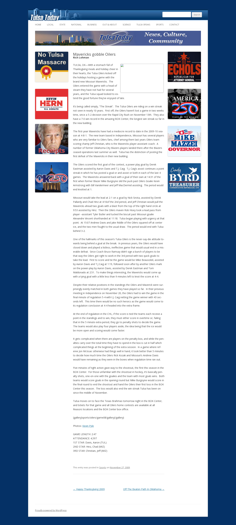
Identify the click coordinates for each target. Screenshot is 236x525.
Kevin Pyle (88, 426)
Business (92, 24)
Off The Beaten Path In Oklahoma (143, 489)
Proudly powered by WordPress (51, 510)
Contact (174, 24)
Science (127, 24)
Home (38, 24)
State (62, 24)
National (76, 24)
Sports (159, 24)
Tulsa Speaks (143, 24)
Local (50, 24)
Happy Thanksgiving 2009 (89, 489)
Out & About (109, 24)
